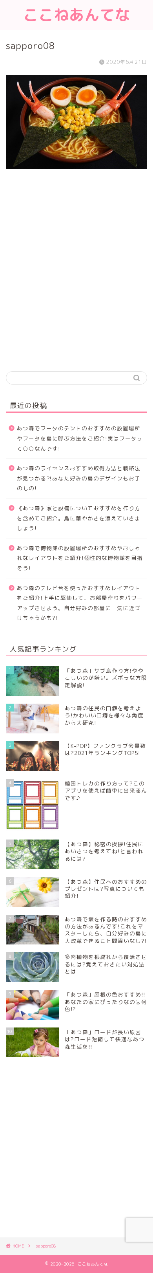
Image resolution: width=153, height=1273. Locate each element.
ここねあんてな (76, 14)
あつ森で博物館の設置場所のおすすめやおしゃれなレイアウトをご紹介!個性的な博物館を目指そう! (80, 558)
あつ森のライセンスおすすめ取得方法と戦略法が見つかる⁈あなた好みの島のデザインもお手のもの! (78, 478)
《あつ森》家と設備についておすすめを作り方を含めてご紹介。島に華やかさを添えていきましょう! (78, 518)
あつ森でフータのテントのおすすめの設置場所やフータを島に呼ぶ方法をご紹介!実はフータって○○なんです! (80, 438)
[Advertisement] (76, 280)
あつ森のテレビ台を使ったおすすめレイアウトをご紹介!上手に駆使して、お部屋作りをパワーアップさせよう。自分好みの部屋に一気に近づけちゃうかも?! (80, 603)
